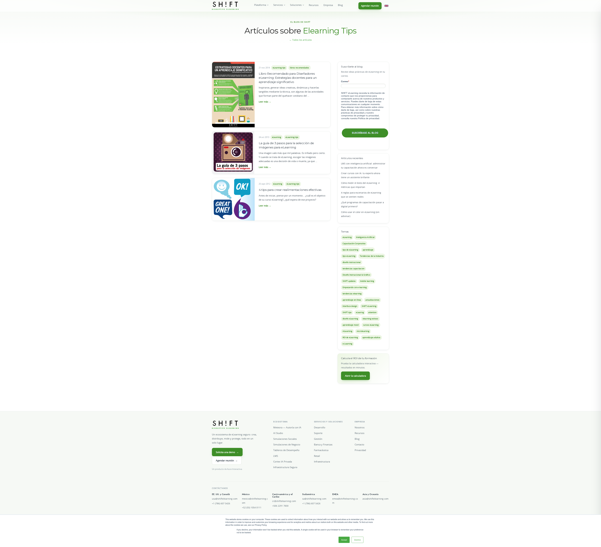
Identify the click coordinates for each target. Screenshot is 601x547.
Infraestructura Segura (285, 467)
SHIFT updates (349, 281)
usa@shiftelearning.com (224, 498)
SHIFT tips (347, 312)
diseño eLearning (350, 318)
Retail (317, 455)
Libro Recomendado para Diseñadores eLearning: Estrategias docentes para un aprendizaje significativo (288, 78)
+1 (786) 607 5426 (221, 503)
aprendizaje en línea (352, 300)
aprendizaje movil (351, 325)
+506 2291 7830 (280, 505)
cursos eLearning (371, 325)
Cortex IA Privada (282, 461)
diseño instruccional (352, 262)
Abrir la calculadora (355, 375)
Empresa (328, 5)
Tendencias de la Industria (372, 256)
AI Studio (278, 433)
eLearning (276, 137)
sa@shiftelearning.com (314, 498)
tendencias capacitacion (353, 268)
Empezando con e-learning (355, 287)
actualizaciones (372, 300)
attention (372, 312)
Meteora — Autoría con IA (287, 427)
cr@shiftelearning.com (284, 501)
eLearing (360, 312)
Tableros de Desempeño (286, 450)
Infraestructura (322, 461)
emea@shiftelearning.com (345, 500)
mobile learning (367, 281)
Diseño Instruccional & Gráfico (356, 275)
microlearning (363, 331)
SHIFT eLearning (369, 306)
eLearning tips (279, 68)
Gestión (318, 438)
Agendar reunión (370, 5)
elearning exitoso (370, 318)
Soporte (318, 433)
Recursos (313, 5)
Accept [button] (344, 539)
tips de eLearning (350, 250)
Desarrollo (319, 427)
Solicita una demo (227, 452)
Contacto (359, 444)
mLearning (347, 331)
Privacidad (360, 450)
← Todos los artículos (300, 39)
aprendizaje (368, 250)
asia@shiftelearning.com (375, 498)
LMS (275, 455)
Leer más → (265, 101)
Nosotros (360, 427)
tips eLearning (349, 256)
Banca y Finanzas (323, 444)
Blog (340, 5)
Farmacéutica (321, 450)
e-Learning (347, 344)
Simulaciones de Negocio (286, 444)
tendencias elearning (352, 293)
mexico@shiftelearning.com (255, 500)
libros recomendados (299, 68)
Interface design (350, 306)
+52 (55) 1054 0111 (251, 507)
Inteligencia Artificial (365, 237)
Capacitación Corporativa (354, 243)
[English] (386, 6)
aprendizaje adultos (371, 337)
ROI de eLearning (350, 337)
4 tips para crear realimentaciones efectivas (290, 190)
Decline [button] (357, 539)
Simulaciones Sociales (285, 438)
